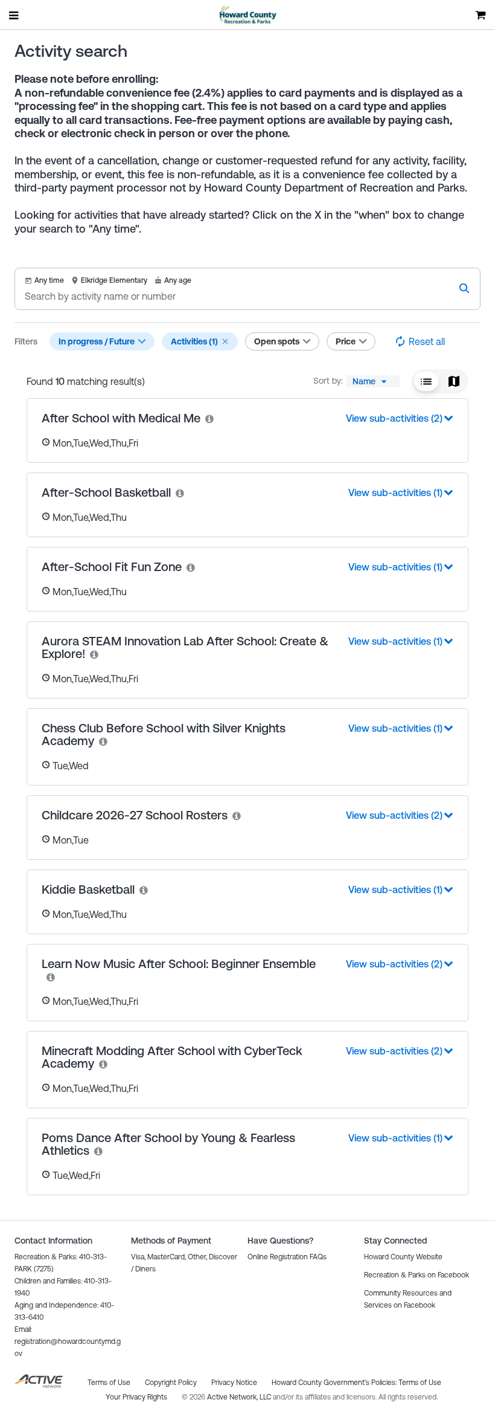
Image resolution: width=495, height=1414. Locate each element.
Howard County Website (403, 1257)
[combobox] (373, 381)
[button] (225, 341)
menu (14, 15)
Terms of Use (419, 1382)
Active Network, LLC (240, 1397)
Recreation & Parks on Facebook (416, 1275)
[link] (210, 418)
